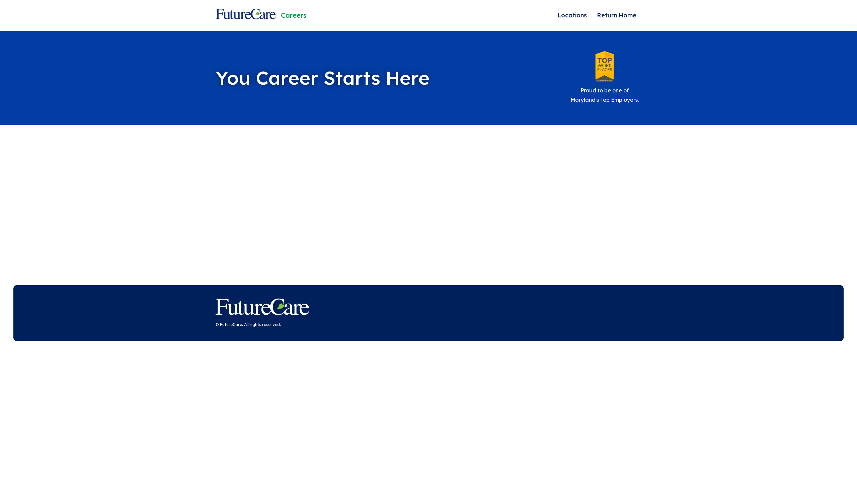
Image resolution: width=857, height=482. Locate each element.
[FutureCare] (262, 308)
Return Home (616, 15)
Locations (572, 15)
